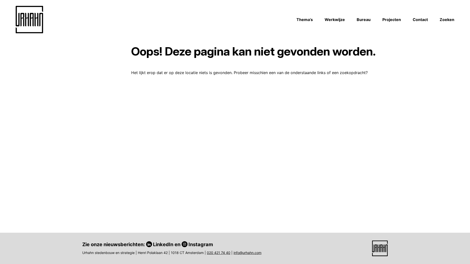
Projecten (391, 19)
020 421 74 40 (218, 253)
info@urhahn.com (247, 253)
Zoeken (447, 19)
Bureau (364, 19)
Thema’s (304, 19)
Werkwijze (335, 19)
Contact (420, 19)
